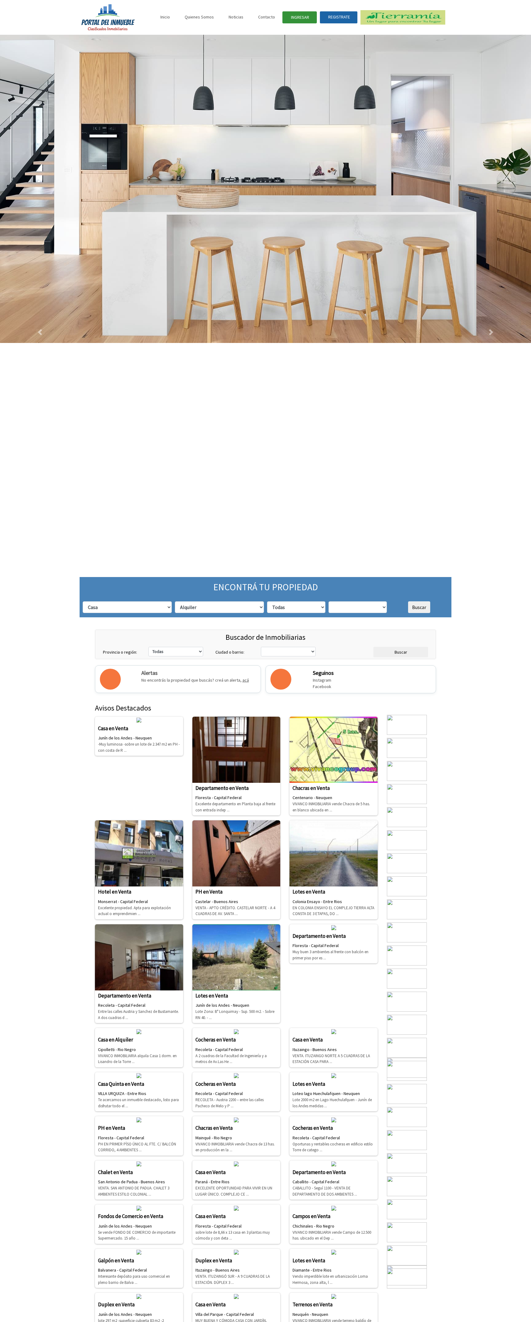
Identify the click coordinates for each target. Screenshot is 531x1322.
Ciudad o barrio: (229, 652)
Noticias (236, 17)
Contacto (266, 17)
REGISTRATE (338, 17)
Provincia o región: (120, 652)
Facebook (322, 686)
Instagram (322, 680)
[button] (40, 332)
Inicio (165, 17)
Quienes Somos (199, 17)
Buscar (113, 607)
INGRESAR (299, 17)
